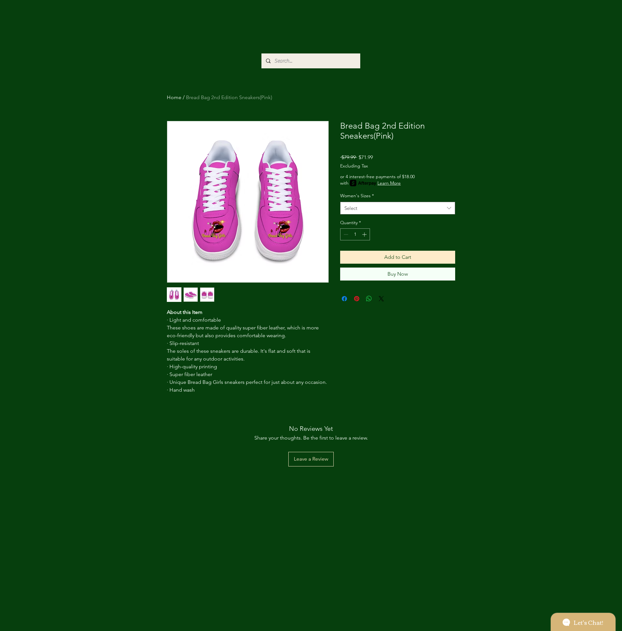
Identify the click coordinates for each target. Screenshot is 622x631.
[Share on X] (381, 299)
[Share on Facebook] (344, 299)
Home (174, 97)
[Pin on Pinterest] (357, 299)
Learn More (389, 183)
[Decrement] (345, 234)
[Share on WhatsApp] (369, 299)
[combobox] (397, 208)
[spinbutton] (355, 234)
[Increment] (365, 234)
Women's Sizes (357, 196)
